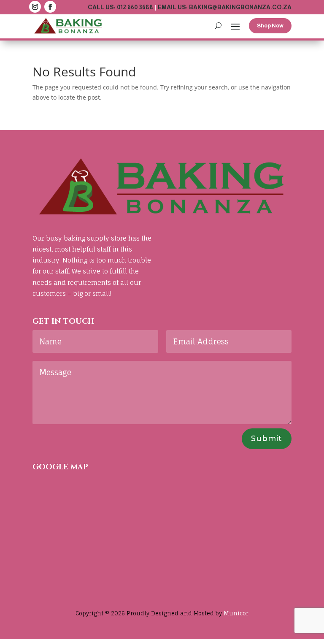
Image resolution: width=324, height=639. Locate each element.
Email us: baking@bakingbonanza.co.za (225, 7)
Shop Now (270, 25)
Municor (236, 613)
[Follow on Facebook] (50, 7)
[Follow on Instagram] (35, 7)
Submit (266, 438)
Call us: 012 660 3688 (120, 7)
